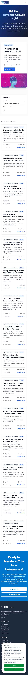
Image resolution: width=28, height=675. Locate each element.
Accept (14, 665)
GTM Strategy (4, 624)
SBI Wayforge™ (5, 640)
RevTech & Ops (5, 626)
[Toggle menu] (25, 2)
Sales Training (4, 631)
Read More (8, 69)
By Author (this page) (7, 106)
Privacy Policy (7, 655)
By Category (5, 100)
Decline (14, 669)
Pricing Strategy (5, 629)
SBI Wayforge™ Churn (6, 642)
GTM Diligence (5, 633)
